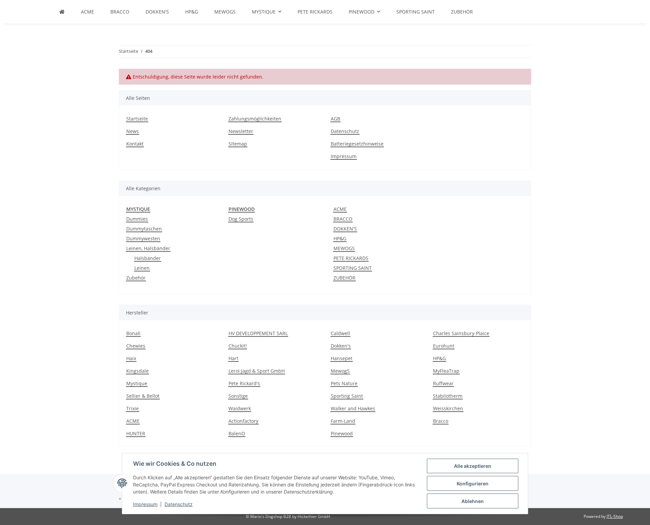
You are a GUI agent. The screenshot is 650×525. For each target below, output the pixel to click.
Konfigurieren (473, 483)
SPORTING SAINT (352, 268)
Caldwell (340, 333)
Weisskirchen (448, 408)
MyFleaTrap (446, 371)
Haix (131, 358)
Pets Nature (344, 383)
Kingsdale (137, 371)
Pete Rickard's (244, 383)
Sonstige (238, 396)
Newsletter (241, 131)
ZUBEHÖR (344, 278)
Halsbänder (147, 258)
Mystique (136, 383)
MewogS (340, 371)
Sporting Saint (347, 396)
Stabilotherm (447, 396)
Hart (233, 358)
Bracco (440, 421)
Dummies (137, 219)
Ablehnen (472, 501)
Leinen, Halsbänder (148, 248)
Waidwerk (240, 408)
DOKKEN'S (345, 228)
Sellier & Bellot (142, 396)
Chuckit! (238, 346)
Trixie (132, 408)
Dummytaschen (144, 228)
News (132, 131)
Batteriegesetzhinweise (357, 143)
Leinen (142, 268)
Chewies (135, 346)
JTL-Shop (615, 516)
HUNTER (135, 433)
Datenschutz (179, 504)
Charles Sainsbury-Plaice (461, 333)
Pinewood (342, 433)
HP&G (339, 238)
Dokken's (341, 346)
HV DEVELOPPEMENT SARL (258, 333)
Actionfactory (243, 421)
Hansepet (341, 358)
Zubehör (136, 278)
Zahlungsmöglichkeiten (255, 118)
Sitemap (238, 143)
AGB (335, 118)
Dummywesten (143, 238)
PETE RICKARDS (350, 258)
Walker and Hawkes (353, 408)
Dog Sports (241, 219)
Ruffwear (443, 383)
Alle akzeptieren (472, 466)
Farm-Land (343, 421)
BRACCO (342, 219)
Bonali (133, 333)
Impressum (145, 504)
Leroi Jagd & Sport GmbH (257, 371)
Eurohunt (443, 346)
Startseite (137, 118)
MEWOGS (344, 248)
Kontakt (135, 143)
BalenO (237, 433)
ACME (340, 209)
